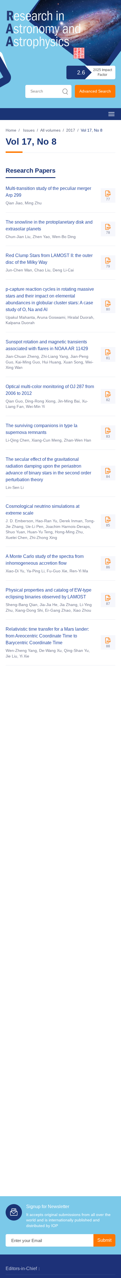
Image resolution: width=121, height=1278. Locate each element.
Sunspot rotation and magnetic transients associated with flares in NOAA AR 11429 (47, 345)
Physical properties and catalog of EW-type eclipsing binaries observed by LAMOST (48, 593)
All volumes (50, 130)
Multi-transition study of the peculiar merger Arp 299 (48, 192)
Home (11, 130)
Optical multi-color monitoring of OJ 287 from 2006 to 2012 (50, 390)
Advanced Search (95, 91)
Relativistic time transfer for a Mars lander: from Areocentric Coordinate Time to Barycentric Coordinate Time (47, 636)
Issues (29, 130)
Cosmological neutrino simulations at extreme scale (42, 509)
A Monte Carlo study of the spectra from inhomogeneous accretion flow (45, 560)
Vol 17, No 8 (91, 130)
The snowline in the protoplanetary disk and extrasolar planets (49, 225)
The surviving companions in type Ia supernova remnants (41, 429)
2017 (70, 130)
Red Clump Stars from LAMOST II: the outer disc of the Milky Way (49, 259)
